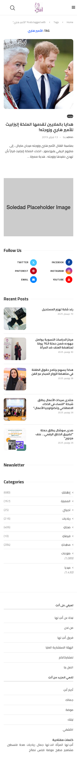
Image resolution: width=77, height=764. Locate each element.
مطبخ (59, 750)
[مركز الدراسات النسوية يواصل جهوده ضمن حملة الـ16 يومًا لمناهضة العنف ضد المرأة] (15, 349)
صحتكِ (37, 527)
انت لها (49, 744)
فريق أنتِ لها (65, 637)
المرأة (59, 744)
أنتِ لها (69, 744)
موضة (69, 710)
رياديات (37, 518)
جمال (40, 744)
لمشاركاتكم (66, 657)
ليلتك (70, 719)
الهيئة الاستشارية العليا (59, 647)
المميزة (37, 501)
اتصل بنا (68, 667)
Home (70, 22)
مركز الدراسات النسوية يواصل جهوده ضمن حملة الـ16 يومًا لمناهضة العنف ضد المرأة (54, 343)
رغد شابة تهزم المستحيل (57, 309)
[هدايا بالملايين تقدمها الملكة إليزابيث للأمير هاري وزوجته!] (38, 74)
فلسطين (12, 744)
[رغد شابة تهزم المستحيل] (15, 318)
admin (69, 137)
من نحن (68, 627)
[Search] (13, 8)
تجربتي (37, 510)
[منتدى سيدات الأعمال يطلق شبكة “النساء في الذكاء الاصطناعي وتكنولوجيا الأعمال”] (15, 409)
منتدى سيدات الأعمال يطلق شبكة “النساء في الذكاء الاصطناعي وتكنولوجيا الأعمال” (53, 404)
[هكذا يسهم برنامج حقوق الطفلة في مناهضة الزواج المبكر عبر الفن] (15, 379)
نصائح (32, 750)
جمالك (69, 700)
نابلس (40, 750)
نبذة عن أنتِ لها (64, 617)
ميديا (67, 567)
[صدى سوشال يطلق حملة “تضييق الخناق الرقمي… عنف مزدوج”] (15, 439)
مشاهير (68, 750)
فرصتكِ (37, 536)
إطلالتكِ (37, 492)
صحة (22, 744)
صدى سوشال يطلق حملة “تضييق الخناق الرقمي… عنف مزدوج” (54, 434)
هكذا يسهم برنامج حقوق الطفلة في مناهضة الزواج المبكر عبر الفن (52, 372)
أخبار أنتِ (68, 690)
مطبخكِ (37, 545)
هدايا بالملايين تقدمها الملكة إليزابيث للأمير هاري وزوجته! (39, 127)
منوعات (65, 553)
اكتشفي (68, 729)
